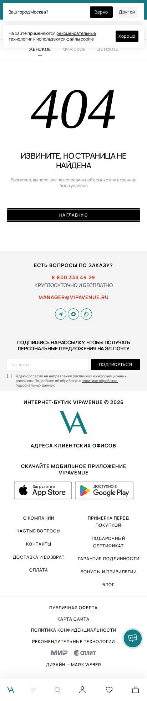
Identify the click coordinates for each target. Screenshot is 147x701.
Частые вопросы (38, 531)
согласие (34, 375)
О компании (38, 518)
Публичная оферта (73, 608)
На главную (73, 215)
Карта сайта (73, 619)
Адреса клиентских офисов (73, 445)
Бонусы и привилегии (109, 572)
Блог (108, 584)
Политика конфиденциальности (73, 630)
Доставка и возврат (39, 557)
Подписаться (115, 364)
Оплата (38, 570)
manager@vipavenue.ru (74, 297)
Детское (107, 49)
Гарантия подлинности (109, 559)
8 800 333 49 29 (73, 277)
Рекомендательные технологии (73, 641)
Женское (40, 49)
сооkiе (87, 39)
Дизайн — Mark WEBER (73, 665)
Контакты (38, 544)
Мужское (74, 49)
